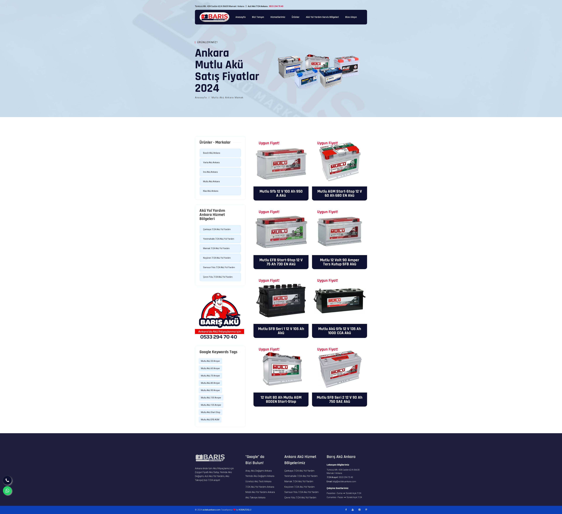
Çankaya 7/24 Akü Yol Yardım (217, 229)
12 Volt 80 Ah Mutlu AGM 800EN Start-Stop (281, 399)
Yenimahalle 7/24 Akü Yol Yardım (218, 239)
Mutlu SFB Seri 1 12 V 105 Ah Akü (281, 331)
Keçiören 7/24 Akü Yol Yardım (217, 258)
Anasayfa (240, 17)
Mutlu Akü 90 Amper (210, 390)
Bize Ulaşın (351, 17)
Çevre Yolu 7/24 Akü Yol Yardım (218, 277)
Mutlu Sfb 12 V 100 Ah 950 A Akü (281, 193)
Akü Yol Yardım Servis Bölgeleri (322, 17)
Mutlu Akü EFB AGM (210, 419)
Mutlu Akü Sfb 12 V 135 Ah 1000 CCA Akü (339, 331)
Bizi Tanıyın (258, 17)
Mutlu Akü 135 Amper (211, 405)
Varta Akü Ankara (211, 162)
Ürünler (295, 17)
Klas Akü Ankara (210, 191)
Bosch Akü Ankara (211, 153)
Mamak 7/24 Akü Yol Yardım (216, 248)
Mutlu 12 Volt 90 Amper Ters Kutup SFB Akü (339, 262)
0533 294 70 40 (276, 6)
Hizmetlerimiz (277, 17)
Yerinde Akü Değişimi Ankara (259, 476)
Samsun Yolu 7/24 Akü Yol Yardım (219, 267)
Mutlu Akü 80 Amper (210, 383)
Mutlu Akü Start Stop (210, 412)
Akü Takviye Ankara (255, 497)
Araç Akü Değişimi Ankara (258, 470)
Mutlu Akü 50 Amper (210, 361)
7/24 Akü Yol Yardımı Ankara (259, 486)
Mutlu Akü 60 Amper (210, 368)
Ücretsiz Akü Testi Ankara (258, 481)
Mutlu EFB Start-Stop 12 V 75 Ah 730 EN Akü (281, 262)
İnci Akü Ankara (210, 172)
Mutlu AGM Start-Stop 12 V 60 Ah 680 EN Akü (339, 193)
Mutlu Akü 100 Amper (211, 397)
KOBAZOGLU (245, 509)
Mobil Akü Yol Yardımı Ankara (260, 492)
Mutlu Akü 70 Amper (210, 376)
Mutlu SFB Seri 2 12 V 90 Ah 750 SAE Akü (339, 399)
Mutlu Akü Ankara (211, 181)
